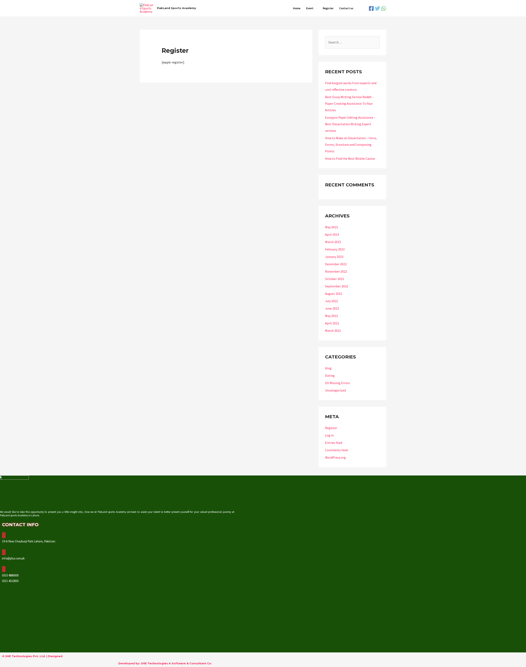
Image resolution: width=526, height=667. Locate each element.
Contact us (346, 8)
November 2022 (336, 271)
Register (328, 8)
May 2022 (331, 316)
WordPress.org (335, 457)
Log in (329, 435)
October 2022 (334, 279)
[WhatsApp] (383, 8)
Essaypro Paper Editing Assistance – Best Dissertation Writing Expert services (350, 124)
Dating (330, 375)
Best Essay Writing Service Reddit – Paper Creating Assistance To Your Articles (349, 103)
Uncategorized (335, 390)
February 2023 (335, 249)
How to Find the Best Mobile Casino (350, 158)
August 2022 (333, 294)
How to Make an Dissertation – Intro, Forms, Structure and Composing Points (351, 144)
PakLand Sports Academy (176, 8)
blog (328, 368)
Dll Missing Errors (337, 383)
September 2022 (336, 286)
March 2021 (333, 330)
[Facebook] (371, 8)
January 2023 (334, 257)
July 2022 (331, 301)
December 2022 (336, 264)
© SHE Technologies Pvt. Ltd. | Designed (32, 656)
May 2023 (331, 227)
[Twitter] (377, 8)
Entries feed (333, 443)
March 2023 (333, 242)
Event (309, 8)
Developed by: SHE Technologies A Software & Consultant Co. (165, 663)
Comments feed (336, 450)
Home (296, 8)
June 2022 (332, 308)
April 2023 (332, 234)
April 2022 (332, 323)
